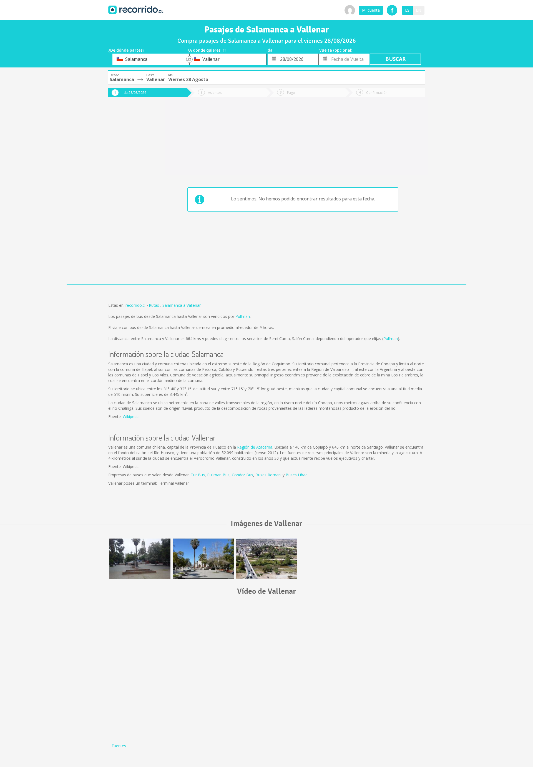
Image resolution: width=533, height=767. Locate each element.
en (418, 10)
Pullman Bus (218, 474)
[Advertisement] (130, 195)
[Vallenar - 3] (140, 559)
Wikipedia (131, 416)
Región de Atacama (254, 447)
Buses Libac (296, 474)
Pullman (242, 316)
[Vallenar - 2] (203, 559)
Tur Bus (198, 474)
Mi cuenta (371, 10)
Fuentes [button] (119, 745)
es (407, 10)
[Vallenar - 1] (266, 559)
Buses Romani (268, 474)
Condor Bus (242, 474)
